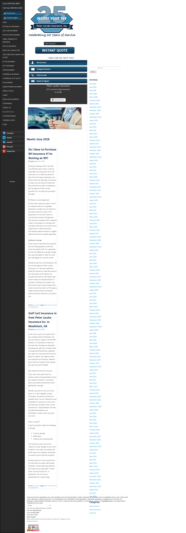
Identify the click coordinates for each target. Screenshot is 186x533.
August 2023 (93, 200)
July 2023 (92, 204)
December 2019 (95, 277)
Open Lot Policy (8, 91)
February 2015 (94, 470)
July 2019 (92, 293)
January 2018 (94, 353)
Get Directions (59, 100)
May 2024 (92, 170)
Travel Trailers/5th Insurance (10, 40)
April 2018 (93, 343)
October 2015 (94, 443)
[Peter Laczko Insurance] (77, 21)
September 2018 (95, 327)
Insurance (36, 305)
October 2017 (94, 363)
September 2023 (95, 197)
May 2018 (92, 340)
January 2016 (94, 433)
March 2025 (93, 137)
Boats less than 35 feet (11, 50)
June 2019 (93, 297)
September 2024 (95, 157)
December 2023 (95, 187)
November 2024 (95, 150)
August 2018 (93, 330)
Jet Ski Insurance (9, 62)
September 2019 (95, 287)
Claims (5, 95)
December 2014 (95, 476)
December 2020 (95, 237)
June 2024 (93, 167)
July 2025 (92, 124)
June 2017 (93, 377)
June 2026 (93, 87)
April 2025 (93, 134)
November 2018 (95, 320)
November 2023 (95, 190)
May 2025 (92, 130)
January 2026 (94, 104)
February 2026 (94, 100)
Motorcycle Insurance (11, 26)
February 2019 (94, 310)
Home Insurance (9, 70)
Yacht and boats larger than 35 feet (13, 56)
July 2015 (92, 453)
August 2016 (93, 410)
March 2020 (93, 267)
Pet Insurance (8, 83)
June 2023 (92, 207)
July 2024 (92, 164)
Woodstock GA (34, 307)
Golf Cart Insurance (10, 31)
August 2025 (93, 120)
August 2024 (93, 160)
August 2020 (93, 250)
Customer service (9, 116)
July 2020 (92, 253)
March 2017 (93, 387)
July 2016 (92, 413)
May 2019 (92, 300)
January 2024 (94, 184)
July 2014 (92, 493)
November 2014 (95, 480)
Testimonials (7, 103)
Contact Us (7, 108)
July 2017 (92, 373)
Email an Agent (12, 18)
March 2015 (93, 466)
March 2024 (93, 177)
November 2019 (95, 280)
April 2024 (93, 174)
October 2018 (94, 323)
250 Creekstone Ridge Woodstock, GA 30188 (39, 508)
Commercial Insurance (11, 74)
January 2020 (94, 273)
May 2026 (92, 90)
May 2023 (92, 210)
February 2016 (94, 430)
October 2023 (94, 194)
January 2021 (93, 233)
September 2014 (95, 486)
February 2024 (94, 180)
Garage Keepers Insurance (12, 87)
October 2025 (94, 114)
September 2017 (95, 367)
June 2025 (93, 127)
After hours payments (11, 99)
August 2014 (93, 490)
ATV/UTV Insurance (9, 46)
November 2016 (95, 400)
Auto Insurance (8, 66)
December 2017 (95, 357)
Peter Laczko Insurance (33, 519)
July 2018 (92, 333)
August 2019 (93, 290)
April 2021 (93, 223)
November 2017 (95, 360)
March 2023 (93, 217)
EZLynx (56, 519)
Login (5, 124)
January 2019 (94, 313)
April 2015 (93, 463)
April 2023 (93, 214)
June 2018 (93, 337)
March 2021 (93, 227)
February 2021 (94, 230)
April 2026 (93, 94)
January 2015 (94, 473)
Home (5, 22)
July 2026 (92, 84)
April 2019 (93, 303)
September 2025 (95, 117)
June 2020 (93, 257)
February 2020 (94, 270)
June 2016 (93, 416)
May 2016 (92, 420)
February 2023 (94, 220)
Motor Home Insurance (11, 35)
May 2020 (92, 260)
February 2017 (94, 390)
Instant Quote (55, 50)
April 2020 (93, 263)
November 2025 (95, 110)
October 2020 (94, 243)
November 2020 (95, 240)
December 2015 (95, 436)
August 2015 (93, 450)
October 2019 (94, 283)
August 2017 (93, 370)
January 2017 (94, 393)
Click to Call (41, 75)
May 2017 (92, 380)
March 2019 (93, 307)
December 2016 (95, 397)
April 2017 (93, 383)
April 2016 (93, 423)
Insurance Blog (8, 112)
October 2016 (94, 403)
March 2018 (93, 347)
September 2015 (95, 446)
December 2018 (95, 317)
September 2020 (95, 247)
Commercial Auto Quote (11, 78)
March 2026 (93, 97)
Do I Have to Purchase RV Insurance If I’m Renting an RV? (42, 154)
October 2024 (94, 154)
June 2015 (93, 456)
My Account (41, 62)
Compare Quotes (9, 120)
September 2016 (95, 406)
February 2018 (94, 350)
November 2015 (95, 440)
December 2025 (95, 107)
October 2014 (94, 483)
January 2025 (94, 144)
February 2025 (94, 140)
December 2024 (95, 147)
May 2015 (92, 460)
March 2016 (93, 426)
